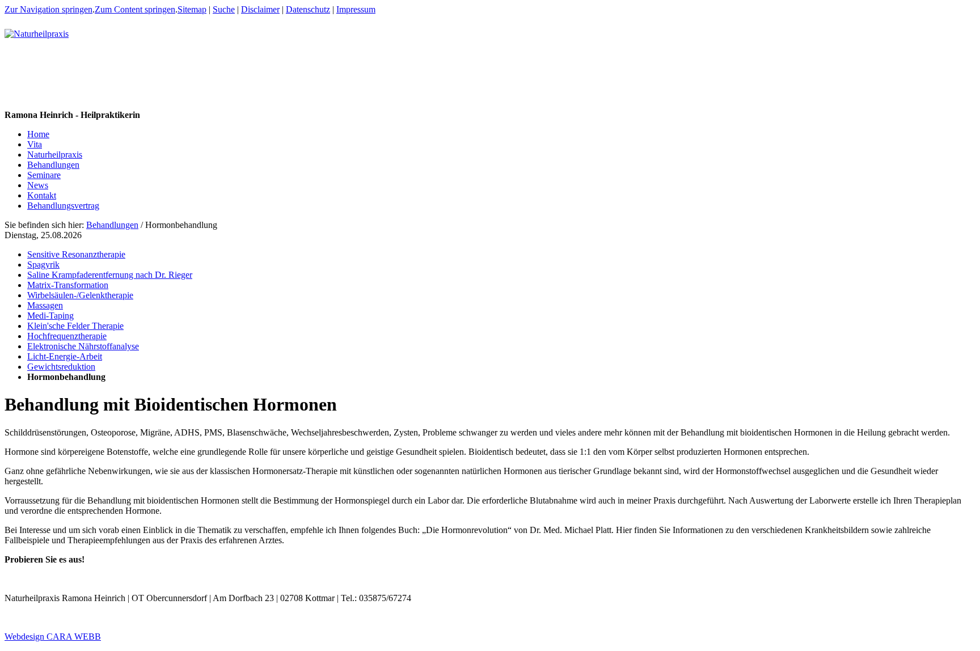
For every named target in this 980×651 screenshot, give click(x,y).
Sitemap (192, 9)
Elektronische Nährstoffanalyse (83, 346)
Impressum (355, 9)
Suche (224, 9)
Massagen (45, 305)
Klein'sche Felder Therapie (75, 326)
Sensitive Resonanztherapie (76, 254)
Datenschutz (308, 9)
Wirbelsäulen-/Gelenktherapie (80, 295)
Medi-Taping (50, 315)
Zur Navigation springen (48, 9)
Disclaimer (260, 9)
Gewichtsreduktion (61, 366)
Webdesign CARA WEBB (53, 636)
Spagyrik (43, 264)
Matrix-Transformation (67, 285)
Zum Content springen (135, 9)
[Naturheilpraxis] (37, 34)
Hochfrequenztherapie (67, 336)
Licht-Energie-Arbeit (64, 356)
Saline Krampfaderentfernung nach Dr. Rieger (109, 275)
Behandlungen (112, 225)
